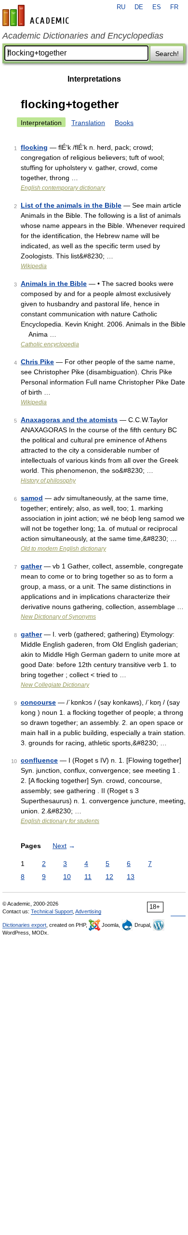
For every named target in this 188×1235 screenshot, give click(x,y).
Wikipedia (34, 266)
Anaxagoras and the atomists (69, 420)
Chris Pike (37, 362)
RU (121, 7)
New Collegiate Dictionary (55, 684)
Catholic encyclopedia (50, 344)
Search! (167, 53)
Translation (88, 123)
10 (67, 876)
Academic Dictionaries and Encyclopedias (82, 36)
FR (174, 7)
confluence (39, 760)
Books (124, 123)
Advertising (88, 911)
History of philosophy (48, 480)
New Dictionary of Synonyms (58, 616)
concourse (38, 702)
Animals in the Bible (54, 283)
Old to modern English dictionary (63, 548)
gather (31, 566)
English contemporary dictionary (63, 188)
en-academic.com (37, 15)
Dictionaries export (24, 925)
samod (32, 498)
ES (156, 7)
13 (130, 876)
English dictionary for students (60, 821)
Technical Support (52, 911)
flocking (34, 147)
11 (88, 876)
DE (138, 7)
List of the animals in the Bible (71, 205)
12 (109, 876)
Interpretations (94, 79)
